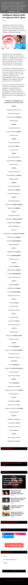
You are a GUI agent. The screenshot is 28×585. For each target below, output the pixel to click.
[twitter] (8, 537)
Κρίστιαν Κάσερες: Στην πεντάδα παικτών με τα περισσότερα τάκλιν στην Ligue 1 (18, 500)
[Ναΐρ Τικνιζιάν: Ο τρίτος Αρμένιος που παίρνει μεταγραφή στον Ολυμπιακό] (6, 492)
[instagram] (20, 534)
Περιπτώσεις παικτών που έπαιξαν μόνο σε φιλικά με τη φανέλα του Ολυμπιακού (17, 514)
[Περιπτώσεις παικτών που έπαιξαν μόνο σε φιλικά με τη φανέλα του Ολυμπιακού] (6, 514)
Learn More (12, 11)
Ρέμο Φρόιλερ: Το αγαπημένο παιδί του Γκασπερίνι (17, 506)
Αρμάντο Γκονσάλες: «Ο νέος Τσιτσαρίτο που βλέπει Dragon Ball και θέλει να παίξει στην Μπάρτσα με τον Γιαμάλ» (13, 482)
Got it (18, 11)
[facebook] (8, 534)
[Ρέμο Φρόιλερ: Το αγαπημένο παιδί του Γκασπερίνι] (6, 507)
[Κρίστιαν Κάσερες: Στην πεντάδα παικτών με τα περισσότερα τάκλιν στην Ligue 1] (6, 500)
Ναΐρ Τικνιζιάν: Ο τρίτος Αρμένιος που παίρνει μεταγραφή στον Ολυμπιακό (17, 492)
